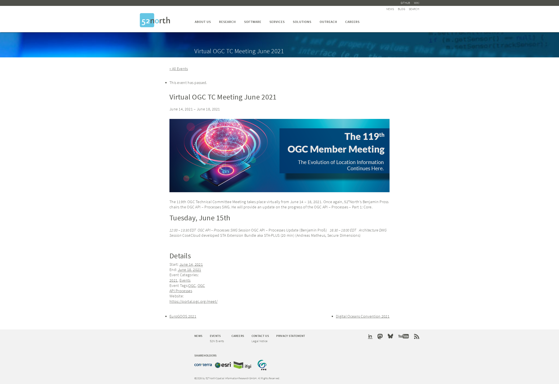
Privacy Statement (290, 336)
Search (414, 9)
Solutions (302, 22)
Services (277, 22)
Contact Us (260, 336)
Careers (352, 22)
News (390, 9)
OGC (192, 285)
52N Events (217, 341)
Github (405, 3)
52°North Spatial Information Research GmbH (155, 20)
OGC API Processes (187, 288)
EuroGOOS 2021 (182, 316)
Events (185, 280)
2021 (173, 280)
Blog (401, 9)
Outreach (328, 22)
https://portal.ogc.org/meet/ (193, 301)
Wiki (416, 3)
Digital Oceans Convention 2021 (363, 316)
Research (227, 22)
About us (203, 22)
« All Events (178, 68)
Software (252, 22)
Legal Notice (260, 341)
